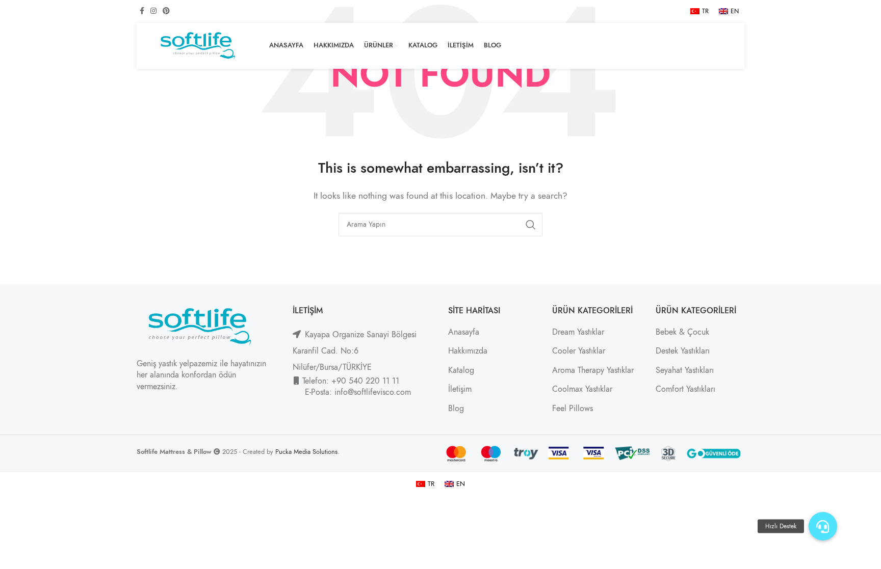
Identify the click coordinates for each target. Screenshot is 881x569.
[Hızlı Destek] (823, 526)
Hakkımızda (467, 351)
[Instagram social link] (153, 11)
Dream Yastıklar (578, 332)
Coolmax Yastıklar (582, 389)
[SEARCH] (530, 224)
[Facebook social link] (142, 11)
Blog (456, 408)
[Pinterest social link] (166, 11)
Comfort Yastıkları (685, 389)
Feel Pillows (572, 408)
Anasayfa (463, 332)
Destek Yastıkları (683, 351)
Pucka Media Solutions (306, 451)
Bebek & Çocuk (682, 332)
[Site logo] (198, 45)
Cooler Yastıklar (578, 351)
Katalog (461, 370)
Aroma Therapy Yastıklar (593, 370)
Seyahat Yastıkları (685, 370)
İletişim (460, 389)
